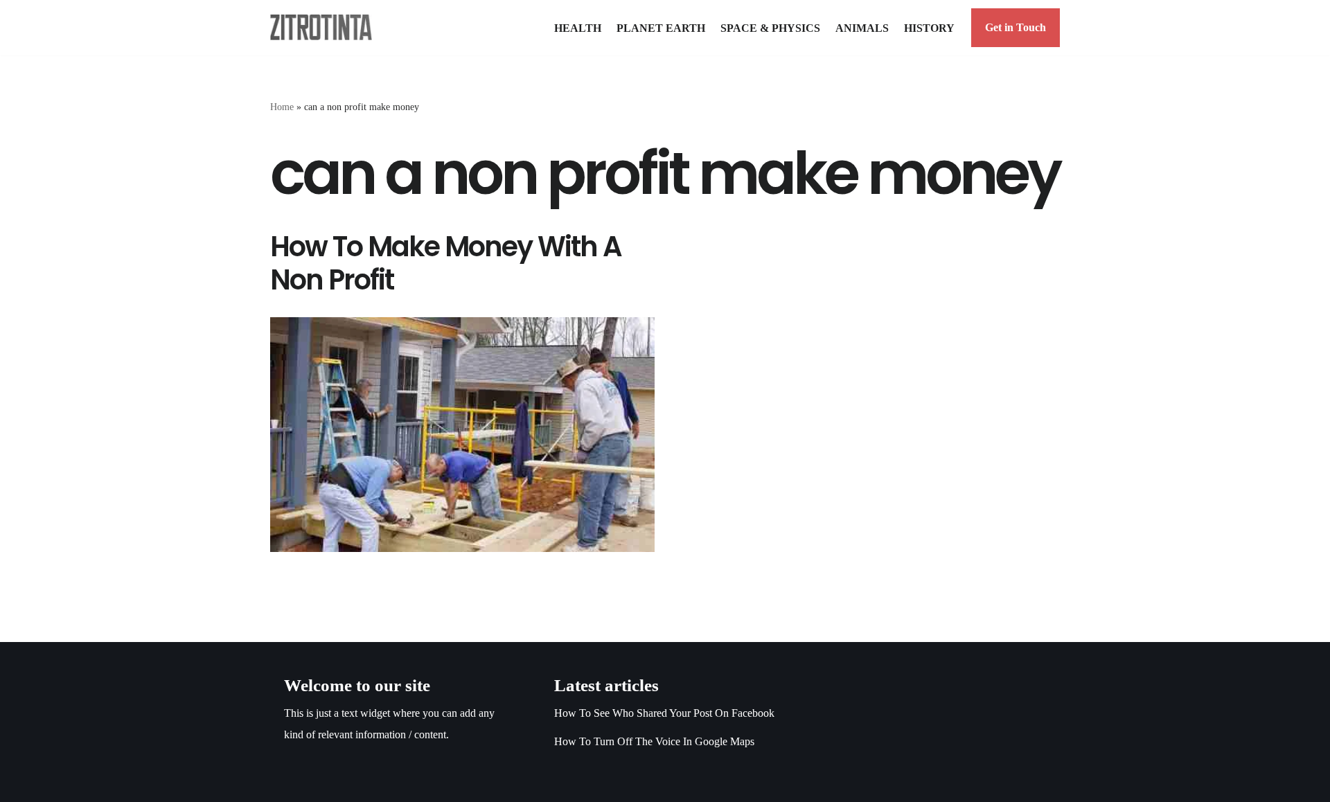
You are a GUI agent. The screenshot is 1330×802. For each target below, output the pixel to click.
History (929, 28)
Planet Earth (661, 28)
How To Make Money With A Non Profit (445, 263)
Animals (862, 28)
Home (282, 107)
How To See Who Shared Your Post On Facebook (664, 713)
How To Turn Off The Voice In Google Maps (654, 741)
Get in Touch (1015, 27)
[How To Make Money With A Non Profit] (462, 434)
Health (577, 28)
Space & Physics (770, 28)
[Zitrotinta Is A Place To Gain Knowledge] (324, 27)
